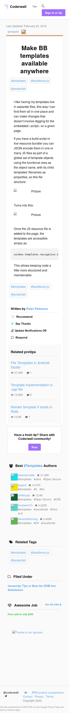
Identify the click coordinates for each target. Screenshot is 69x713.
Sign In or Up (53, 13)
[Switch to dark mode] (43, 6)
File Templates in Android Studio (30, 364)
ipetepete (13, 31)
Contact (27, 696)
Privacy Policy (54, 707)
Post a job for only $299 (20, 614)
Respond (21, 337)
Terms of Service (7, 710)
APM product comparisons (48, 692)
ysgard (22, 485)
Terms (49, 696)
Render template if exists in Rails (31, 409)
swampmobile (26, 475)
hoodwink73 (25, 505)
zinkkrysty (24, 495)
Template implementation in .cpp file (32, 387)
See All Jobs (52, 604)
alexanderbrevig (28, 519)
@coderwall (11, 692)
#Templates (34, 465)
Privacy (39, 696)
